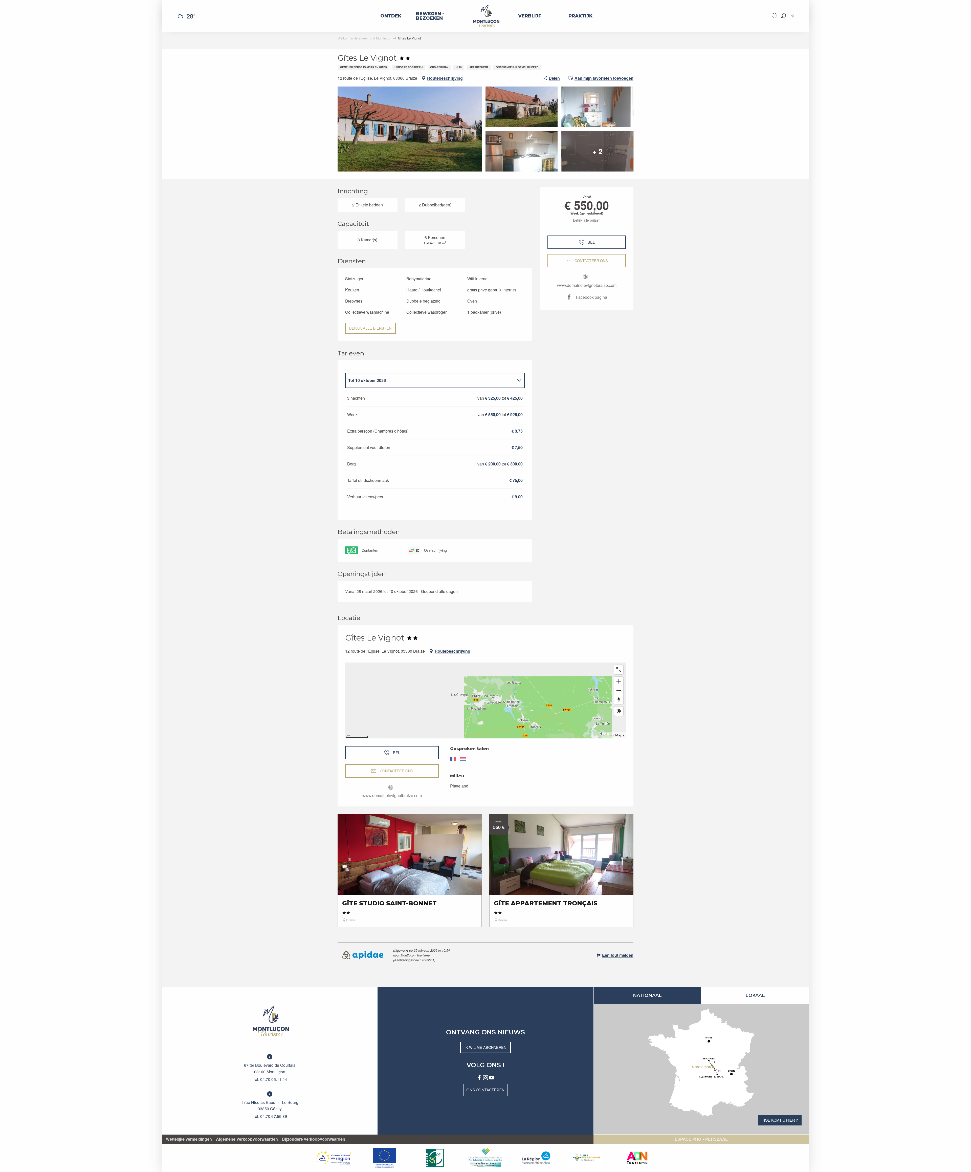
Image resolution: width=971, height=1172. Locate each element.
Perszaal (716, 1139)
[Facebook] (479, 1078)
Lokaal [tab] (755, 995)
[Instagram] (485, 1078)
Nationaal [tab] (647, 995)
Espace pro (688, 1139)
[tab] (430, 380)
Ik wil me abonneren (485, 1047)
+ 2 (597, 151)
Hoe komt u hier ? (780, 1120)
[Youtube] (492, 1078)
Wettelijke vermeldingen (189, 1139)
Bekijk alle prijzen (587, 220)
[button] (783, 15)
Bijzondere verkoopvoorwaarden (313, 1139)
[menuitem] (390, 16)
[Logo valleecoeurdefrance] (270, 1021)
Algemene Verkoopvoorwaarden (247, 1139)
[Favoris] (775, 16)
